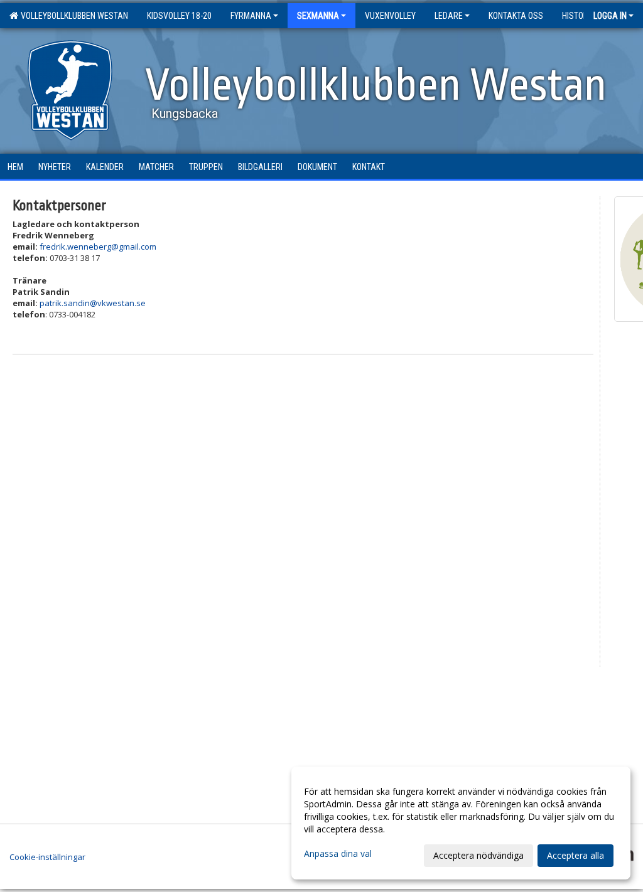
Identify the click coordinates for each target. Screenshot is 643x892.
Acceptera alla (575, 855)
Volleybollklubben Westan (72, 16)
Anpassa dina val (338, 853)
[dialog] (460, 823)
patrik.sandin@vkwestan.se (93, 303)
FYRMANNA (250, 16)
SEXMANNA (318, 16)
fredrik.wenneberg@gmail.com (98, 246)
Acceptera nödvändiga (478, 855)
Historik (578, 16)
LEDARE (449, 16)
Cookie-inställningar (47, 857)
